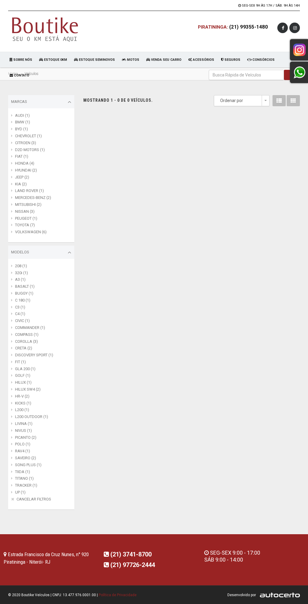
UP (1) (20, 492)
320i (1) (21, 273)
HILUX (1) (23, 382)
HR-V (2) (22, 396)
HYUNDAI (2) (26, 170)
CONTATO (21, 75)
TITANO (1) (24, 478)
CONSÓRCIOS (263, 60)
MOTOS (132, 60)
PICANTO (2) (25, 437)
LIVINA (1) (23, 423)
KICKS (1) (23, 403)
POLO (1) (22, 444)
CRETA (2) (23, 348)
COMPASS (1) (26, 334)
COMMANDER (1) (30, 327)
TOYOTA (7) (25, 225)
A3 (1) (20, 279)
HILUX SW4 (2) (28, 389)
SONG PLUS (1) (28, 465)
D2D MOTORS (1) (30, 149)
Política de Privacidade (118, 595)
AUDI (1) (22, 115)
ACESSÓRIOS (203, 60)
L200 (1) (22, 409)
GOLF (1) (22, 375)
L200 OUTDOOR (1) (31, 416)
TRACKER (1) (26, 485)
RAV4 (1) (22, 451)
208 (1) (21, 266)
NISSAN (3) (25, 211)
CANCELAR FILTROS (34, 499)
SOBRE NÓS (22, 60)
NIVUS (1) (23, 430)
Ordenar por (231, 100)
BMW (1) (22, 122)
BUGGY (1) (24, 293)
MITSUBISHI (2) (28, 204)
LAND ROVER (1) (29, 190)
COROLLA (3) (26, 341)
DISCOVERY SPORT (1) (34, 355)
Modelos (20, 252)
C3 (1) (20, 307)
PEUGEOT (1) (26, 218)
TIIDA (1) (22, 471)
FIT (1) (20, 362)
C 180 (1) (22, 300)
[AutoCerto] (278, 595)
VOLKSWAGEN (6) (31, 232)
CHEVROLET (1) (28, 136)
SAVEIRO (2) (25, 458)
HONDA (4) (24, 163)
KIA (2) (21, 184)
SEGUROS (231, 60)
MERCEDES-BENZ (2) (33, 197)
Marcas (19, 101)
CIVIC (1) (22, 320)
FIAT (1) (21, 156)
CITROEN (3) (25, 143)
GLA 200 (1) (25, 369)
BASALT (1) (25, 286)
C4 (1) (20, 313)
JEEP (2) (22, 177)
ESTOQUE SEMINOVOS (96, 60)
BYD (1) (21, 129)
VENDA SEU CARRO (165, 60)
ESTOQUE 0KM (55, 60)
